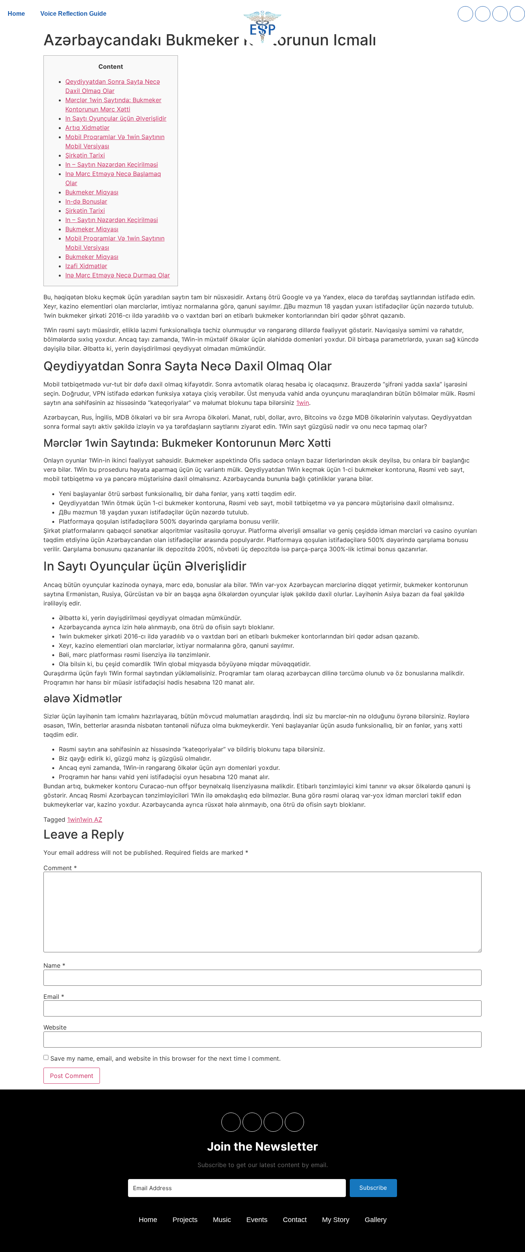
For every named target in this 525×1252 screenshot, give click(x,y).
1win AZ (91, 819)
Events (256, 1220)
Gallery (376, 1220)
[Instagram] (465, 14)
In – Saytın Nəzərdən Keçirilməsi (111, 164)
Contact (295, 1220)
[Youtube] (517, 14)
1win (302, 402)
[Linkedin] (482, 14)
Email (53, 996)
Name (54, 965)
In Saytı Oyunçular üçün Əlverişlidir (115, 118)
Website (54, 1027)
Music (222, 1220)
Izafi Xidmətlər (86, 266)
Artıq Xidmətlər (87, 127)
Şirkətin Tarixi (85, 155)
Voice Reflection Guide (73, 13)
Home (16, 13)
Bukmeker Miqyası (91, 192)
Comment (60, 868)
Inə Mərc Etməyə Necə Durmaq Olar (117, 275)
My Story (335, 1220)
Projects (185, 1220)
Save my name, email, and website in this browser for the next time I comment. (165, 1058)
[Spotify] (500, 14)
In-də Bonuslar (86, 201)
